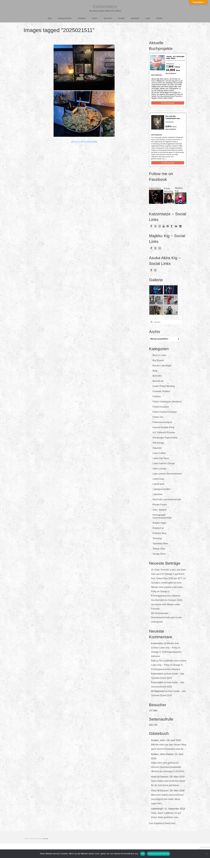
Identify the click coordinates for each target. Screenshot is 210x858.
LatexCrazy (158, 479)
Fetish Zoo (158, 417)
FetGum (157, 396)
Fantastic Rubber (161, 391)
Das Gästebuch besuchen (162, 823)
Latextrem (158, 494)
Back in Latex (159, 355)
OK (142, 853)
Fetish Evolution (161, 407)
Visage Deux (159, 554)
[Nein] (206, 853)
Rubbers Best (159, 533)
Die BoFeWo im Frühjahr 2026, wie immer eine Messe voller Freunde (167, 604)
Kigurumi (157, 448)
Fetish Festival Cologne (165, 412)
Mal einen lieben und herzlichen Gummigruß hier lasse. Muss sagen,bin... (167, 799)
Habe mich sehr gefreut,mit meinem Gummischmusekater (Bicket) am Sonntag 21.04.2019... (168, 767)
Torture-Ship (159, 548)
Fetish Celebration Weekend (167, 401)
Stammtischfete (160, 543)
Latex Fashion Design (164, 463)
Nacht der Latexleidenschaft (167, 499)
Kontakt (45, 838)
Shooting (157, 538)
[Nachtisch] (84, 67)
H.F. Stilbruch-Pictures (164, 432)
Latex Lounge (159, 468)
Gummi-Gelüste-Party (163, 427)
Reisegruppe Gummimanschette (162, 516)
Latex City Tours (161, 458)
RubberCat (158, 528)
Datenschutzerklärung (158, 853)
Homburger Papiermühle (165, 437)
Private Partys (160, 504)
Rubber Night (159, 523)
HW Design (158, 443)
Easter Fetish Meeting (164, 386)
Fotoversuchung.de (162, 422)
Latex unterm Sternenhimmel (167, 473)
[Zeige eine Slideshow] (84, 142)
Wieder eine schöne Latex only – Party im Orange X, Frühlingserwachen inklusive (167, 591)
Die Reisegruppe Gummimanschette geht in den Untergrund (166, 617)
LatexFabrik (159, 484)
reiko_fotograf (159, 510)
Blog (155, 370)
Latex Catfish (159, 453)
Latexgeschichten (161, 489)
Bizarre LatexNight (162, 365)
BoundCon (158, 381)
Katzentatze (105, 6)
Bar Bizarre (158, 360)
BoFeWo (157, 376)
